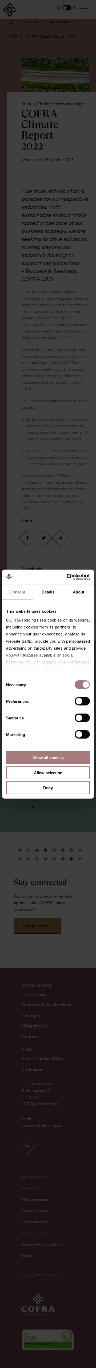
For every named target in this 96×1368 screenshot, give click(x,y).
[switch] (82, 701)
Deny (48, 787)
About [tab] (79, 592)
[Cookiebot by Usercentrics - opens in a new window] (68, 576)
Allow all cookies (48, 757)
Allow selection (48, 772)
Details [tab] (48, 592)
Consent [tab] (17, 592)
